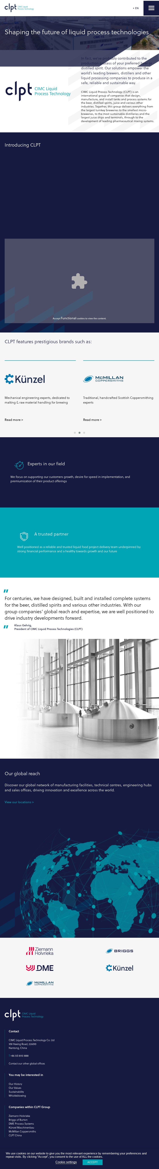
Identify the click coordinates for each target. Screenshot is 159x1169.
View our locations (18, 802)
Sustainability (16, 1091)
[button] (75, 433)
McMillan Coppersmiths (22, 1131)
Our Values (15, 1088)
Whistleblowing (17, 1095)
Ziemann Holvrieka (19, 1116)
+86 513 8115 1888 (19, 1055)
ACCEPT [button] (92, 1162)
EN (137, 8)
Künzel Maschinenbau (21, 1127)
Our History (15, 1084)
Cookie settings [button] (66, 1162)
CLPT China (15, 1135)
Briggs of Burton (18, 1120)
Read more (13, 420)
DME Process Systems (21, 1123)
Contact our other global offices (27, 1063)
